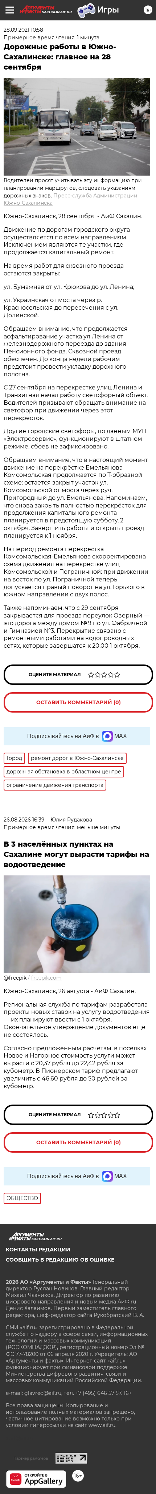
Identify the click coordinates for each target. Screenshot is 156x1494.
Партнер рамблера (30, 1458)
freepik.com (46, 978)
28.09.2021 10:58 (23, 30)
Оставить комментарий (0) (78, 702)
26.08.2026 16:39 (24, 819)
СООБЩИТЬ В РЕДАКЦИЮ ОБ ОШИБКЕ (60, 1259)
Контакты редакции (38, 1249)
